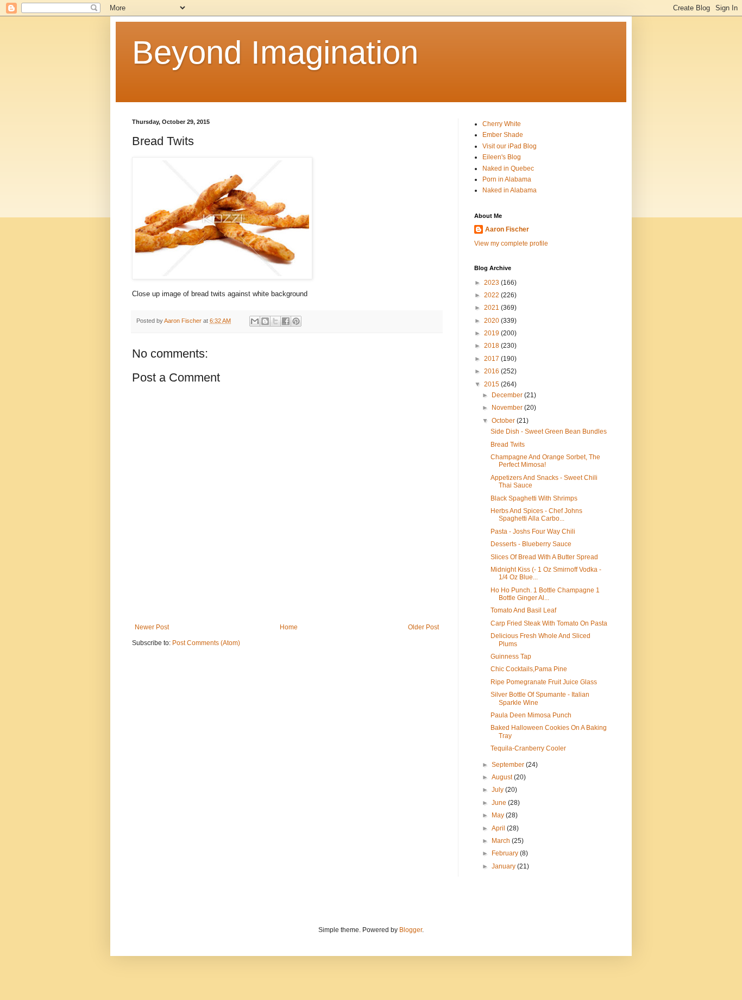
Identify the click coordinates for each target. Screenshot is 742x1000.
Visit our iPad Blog (509, 146)
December (508, 395)
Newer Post (152, 627)
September (509, 764)
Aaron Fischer (507, 229)
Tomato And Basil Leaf (523, 610)
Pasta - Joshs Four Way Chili (533, 531)
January (504, 866)
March (502, 841)
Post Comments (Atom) (206, 643)
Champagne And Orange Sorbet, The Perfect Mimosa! (545, 460)
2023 (492, 282)
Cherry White (501, 124)
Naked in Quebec (508, 168)
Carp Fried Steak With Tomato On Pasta (549, 623)
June (500, 803)
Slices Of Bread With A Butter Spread (544, 557)
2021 (492, 307)
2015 (492, 384)
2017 (492, 358)
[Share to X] (275, 321)
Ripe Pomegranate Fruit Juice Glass (544, 682)
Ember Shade (502, 135)
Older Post (423, 627)
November (508, 407)
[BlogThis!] (265, 321)
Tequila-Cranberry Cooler (528, 748)
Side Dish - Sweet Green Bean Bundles (549, 431)
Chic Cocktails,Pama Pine (529, 669)
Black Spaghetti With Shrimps (534, 498)
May (499, 815)
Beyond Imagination (275, 52)
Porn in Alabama (506, 179)
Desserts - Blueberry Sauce (531, 544)
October (504, 420)
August (503, 777)
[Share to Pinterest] (296, 321)
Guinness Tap (511, 656)
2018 (492, 345)
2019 (492, 333)
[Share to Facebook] (285, 321)
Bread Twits (508, 444)
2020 (492, 320)
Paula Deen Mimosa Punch (531, 715)
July (498, 789)
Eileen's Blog (501, 157)
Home (289, 627)
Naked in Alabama (509, 190)
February (506, 853)
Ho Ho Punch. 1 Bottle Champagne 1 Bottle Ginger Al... (545, 594)
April (499, 828)
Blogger (410, 930)
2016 (492, 371)
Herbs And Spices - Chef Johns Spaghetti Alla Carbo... (536, 514)
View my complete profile (511, 243)
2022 (492, 295)
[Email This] (254, 321)
